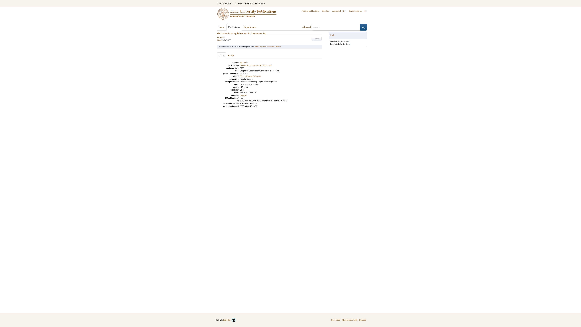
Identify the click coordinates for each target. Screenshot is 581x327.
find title (339, 44)
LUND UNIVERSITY (225, 3)
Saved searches (357, 11)
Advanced (306, 27)
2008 (219, 40)
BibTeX (231, 55)
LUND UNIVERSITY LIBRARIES (251, 3)
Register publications (310, 11)
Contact (362, 320)
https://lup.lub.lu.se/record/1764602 (268, 47)
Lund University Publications (253, 11)
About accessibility (349, 320)
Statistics (325, 11)
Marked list (338, 11)
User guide (335, 320)
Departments (250, 27)
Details (221, 56)
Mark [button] (317, 39)
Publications (234, 27)
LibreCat (227, 320)
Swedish (243, 95)
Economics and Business (250, 76)
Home (221, 27)
